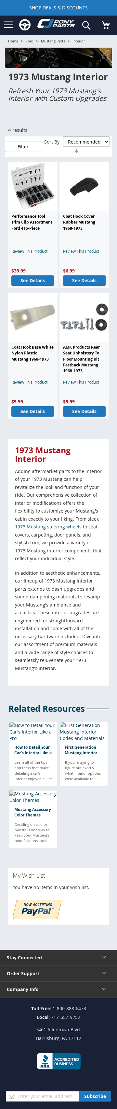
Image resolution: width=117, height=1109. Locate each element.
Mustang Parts (53, 41)
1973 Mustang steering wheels (48, 527)
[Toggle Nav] (8, 25)
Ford (29, 41)
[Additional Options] (37, 917)
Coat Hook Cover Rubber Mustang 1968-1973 (79, 222)
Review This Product (29, 251)
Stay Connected (24, 957)
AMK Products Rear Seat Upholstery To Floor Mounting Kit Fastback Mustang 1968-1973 (81, 359)
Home (13, 41)
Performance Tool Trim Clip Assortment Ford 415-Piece (31, 222)
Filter (23, 147)
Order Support (23, 973)
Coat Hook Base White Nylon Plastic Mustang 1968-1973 (32, 353)
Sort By (51, 142)
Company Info (23, 989)
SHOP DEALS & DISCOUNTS (58, 8)
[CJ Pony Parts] (56, 25)
